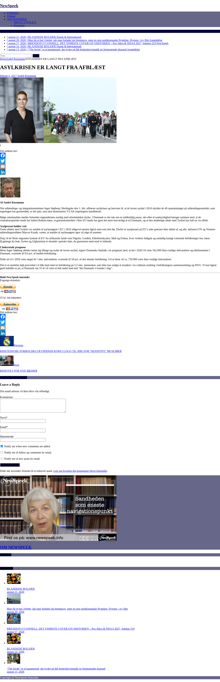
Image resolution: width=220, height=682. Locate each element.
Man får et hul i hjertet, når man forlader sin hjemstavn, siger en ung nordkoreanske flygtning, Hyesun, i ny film (67, 608)
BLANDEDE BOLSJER (21, 588)
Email (3, 427)
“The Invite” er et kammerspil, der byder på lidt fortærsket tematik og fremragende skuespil (56, 668)
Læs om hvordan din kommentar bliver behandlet (80, 470)
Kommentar (6, 397)
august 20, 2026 (15, 611)
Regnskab (19, 25)
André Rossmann (26, 75)
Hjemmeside (7, 436)
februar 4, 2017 (8, 75)
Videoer (11, 16)
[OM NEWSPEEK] (58, 539)
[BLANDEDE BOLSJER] (14, 582)
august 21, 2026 (15, 591)
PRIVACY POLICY (25, 22)
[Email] (110, 166)
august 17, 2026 (15, 631)
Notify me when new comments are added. (27, 446)
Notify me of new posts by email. (22, 458)
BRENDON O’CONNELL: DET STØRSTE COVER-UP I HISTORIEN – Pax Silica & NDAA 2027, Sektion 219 (71, 628)
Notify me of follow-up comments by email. (28, 452)
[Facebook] (110, 155)
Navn (3, 417)
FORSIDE (13, 13)
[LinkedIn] (110, 172)
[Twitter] (110, 161)
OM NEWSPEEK (17, 19)
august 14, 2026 (15, 651)
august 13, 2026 (15, 671)
